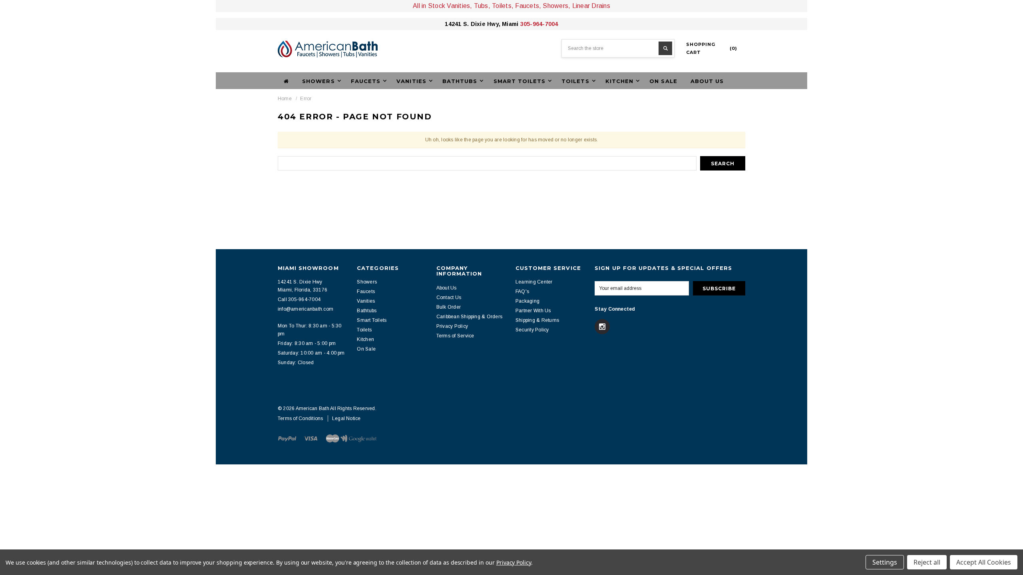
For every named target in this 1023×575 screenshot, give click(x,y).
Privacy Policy (452, 326)
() (711, 48)
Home (285, 98)
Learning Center (534, 282)
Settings (884, 562)
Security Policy (532, 330)
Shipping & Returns (537, 320)
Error (305, 98)
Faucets (366, 291)
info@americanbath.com (305, 309)
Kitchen (365, 339)
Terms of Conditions (300, 418)
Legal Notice (346, 418)
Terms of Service (455, 336)
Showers (367, 282)
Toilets (364, 330)
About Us (707, 81)
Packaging (527, 301)
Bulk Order (448, 307)
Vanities (366, 301)
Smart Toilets (371, 320)
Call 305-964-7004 (299, 299)
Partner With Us (533, 310)
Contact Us (448, 297)
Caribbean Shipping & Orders (469, 316)
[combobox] (618, 48)
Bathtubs (366, 310)
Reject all (927, 562)
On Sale (663, 81)
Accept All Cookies (983, 562)
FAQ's (522, 291)
